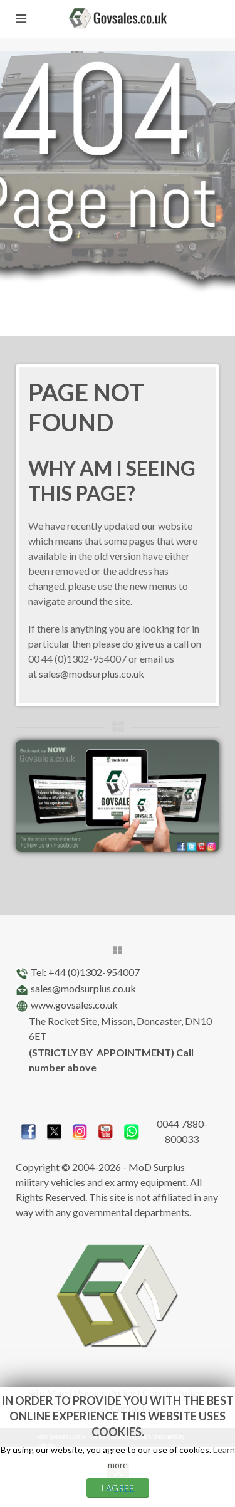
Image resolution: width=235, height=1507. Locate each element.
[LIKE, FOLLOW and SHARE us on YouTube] (105, 1130)
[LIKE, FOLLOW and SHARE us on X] (54, 1130)
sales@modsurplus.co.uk (91, 674)
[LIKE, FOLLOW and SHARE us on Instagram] (80, 1130)
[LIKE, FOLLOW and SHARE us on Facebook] (28, 1130)
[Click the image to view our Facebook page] (117, 795)
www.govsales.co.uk (74, 1005)
